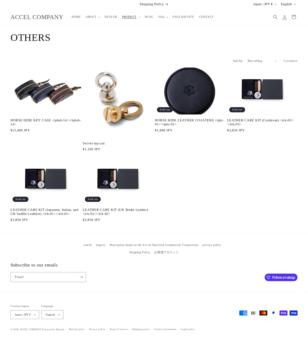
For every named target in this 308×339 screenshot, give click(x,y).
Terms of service (119, 329)
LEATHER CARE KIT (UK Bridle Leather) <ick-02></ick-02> (115, 212)
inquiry (100, 245)
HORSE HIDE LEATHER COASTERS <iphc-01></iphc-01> (189, 122)
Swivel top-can (94, 143)
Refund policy (77, 329)
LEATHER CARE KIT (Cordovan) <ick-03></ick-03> (260, 122)
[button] (92, 17)
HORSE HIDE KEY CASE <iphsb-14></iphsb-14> (45, 122)
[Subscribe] (81, 277)
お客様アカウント (166, 252)
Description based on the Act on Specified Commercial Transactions (154, 245)
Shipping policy (141, 329)
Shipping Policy (139, 252)
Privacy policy (97, 329)
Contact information (165, 329)
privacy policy (211, 245)
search (88, 245)
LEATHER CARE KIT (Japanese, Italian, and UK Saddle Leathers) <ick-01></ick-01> (44, 212)
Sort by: (238, 60)
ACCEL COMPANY (30, 329)
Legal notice (187, 329)
